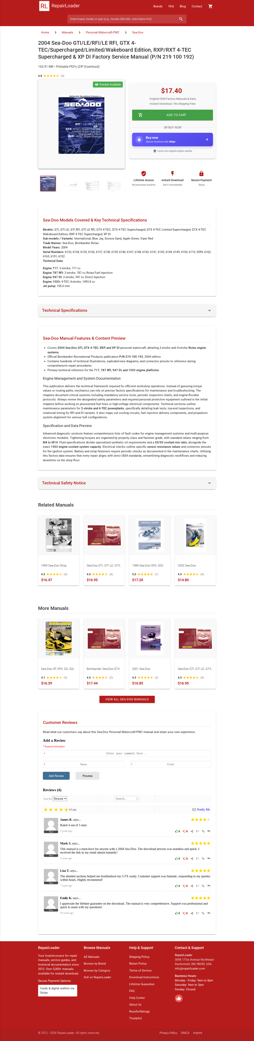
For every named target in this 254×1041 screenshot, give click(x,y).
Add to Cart (162, 115)
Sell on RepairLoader (97, 977)
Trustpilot (135, 1018)
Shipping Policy (139, 957)
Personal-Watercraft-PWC (102, 32)
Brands (158, 6)
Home (45, 32)
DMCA (185, 1033)
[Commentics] (127, 833)
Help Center (137, 998)
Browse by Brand (95, 963)
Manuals (67, 32)
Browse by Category (97, 970)
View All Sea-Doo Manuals (127, 699)
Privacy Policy (168, 1033)
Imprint (197, 1033)
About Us (135, 1004)
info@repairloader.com (190, 968)
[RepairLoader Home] (59, 6)
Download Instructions (144, 977)
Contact (197, 6)
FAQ (171, 6)
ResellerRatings (139, 1011)
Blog (183, 6)
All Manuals (91, 957)
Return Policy (138, 963)
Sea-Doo (137, 32)
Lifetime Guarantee (141, 984)
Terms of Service (140, 970)
